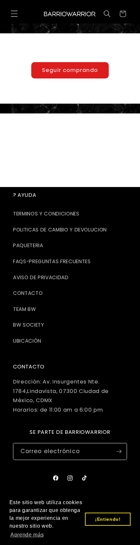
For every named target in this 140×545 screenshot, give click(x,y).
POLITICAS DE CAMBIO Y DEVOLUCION (60, 229)
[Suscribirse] (119, 451)
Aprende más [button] (27, 534)
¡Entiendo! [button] (108, 519)
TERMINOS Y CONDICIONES (46, 213)
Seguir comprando (70, 70)
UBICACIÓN (27, 340)
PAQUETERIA (28, 245)
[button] (14, 14)
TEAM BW (24, 309)
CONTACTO (28, 293)
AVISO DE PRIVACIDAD (41, 277)
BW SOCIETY (28, 324)
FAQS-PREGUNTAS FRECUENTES (52, 261)
